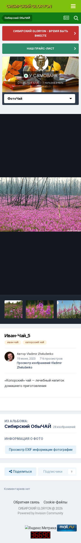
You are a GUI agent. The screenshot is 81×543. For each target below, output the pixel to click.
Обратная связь (27, 502)
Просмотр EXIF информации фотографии (40, 450)
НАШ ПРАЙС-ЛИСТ (40, 48)
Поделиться (22, 471)
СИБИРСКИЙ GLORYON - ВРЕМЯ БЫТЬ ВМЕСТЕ (40, 33)
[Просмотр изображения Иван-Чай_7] (69, 309)
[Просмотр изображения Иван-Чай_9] (13, 309)
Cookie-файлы (56, 502)
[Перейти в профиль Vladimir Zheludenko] (9, 357)
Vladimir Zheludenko (40, 354)
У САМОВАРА (43, 75)
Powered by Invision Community (40, 513)
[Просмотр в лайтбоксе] (40, 204)
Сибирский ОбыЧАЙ (27, 426)
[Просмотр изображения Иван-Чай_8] (40, 309)
